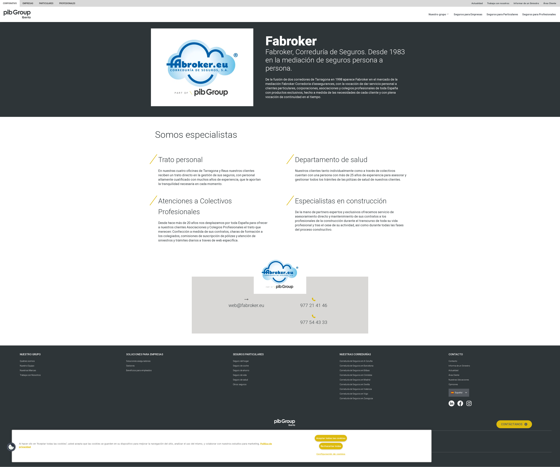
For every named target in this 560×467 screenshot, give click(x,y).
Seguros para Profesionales (539, 14)
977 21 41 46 (313, 305)
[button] (11, 447)
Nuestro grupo (437, 14)
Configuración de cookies (330, 454)
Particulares (46, 3)
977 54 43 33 (313, 322)
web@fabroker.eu (246, 305)
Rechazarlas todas (331, 446)
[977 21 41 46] (314, 299)
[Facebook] (460, 403)
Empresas (28, 3)
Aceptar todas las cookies (330, 438)
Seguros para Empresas (468, 14)
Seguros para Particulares (502, 14)
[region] (222, 446)
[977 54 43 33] (314, 316)
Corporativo (10, 3)
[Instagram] (469, 403)
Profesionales (67, 3)
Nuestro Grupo (30, 354)
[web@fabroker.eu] (246, 299)
